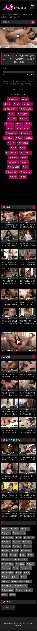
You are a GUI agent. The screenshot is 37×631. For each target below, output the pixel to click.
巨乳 (25, 99)
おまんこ (25, 118)
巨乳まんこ (26, 152)
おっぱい (15, 528)
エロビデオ (23, 114)
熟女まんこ (26, 172)
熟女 (8, 104)
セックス (7, 546)
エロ (12, 114)
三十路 (16, 550)
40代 (17, 104)
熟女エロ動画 (12, 172)
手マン (16, 577)
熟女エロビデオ (22, 586)
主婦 (28, 123)
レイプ (10, 123)
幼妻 (19, 572)
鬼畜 (24, 177)
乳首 (23, 555)
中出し (14, 555)
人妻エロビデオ (23, 128)
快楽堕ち (14, 157)
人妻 (10, 128)
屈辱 (14, 148)
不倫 (19, 123)
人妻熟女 (9, 138)
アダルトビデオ (11, 109)
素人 (5, 594)
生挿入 (29, 590)
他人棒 (31, 564)
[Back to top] (30, 625)
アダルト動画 (27, 109)
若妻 (13, 594)
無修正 (25, 162)
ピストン (18, 546)
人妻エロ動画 (12, 133)
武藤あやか (13, 162)
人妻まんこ (26, 133)
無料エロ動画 (14, 167)
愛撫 (27, 572)
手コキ (6, 577)
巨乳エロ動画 (12, 152)
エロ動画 (13, 118)
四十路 (12, 143)
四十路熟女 (24, 143)
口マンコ (7, 568)
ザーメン (27, 542)
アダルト (28, 104)
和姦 (19, 138)
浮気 (24, 577)
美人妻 (14, 177)
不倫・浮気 (14, 99)
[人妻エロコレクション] (15, 7)
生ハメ (20, 590)
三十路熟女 (26, 550)
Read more (17, 89)
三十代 (6, 550)
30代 (5, 528)
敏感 (24, 157)
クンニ (17, 542)
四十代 (29, 138)
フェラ (28, 546)
